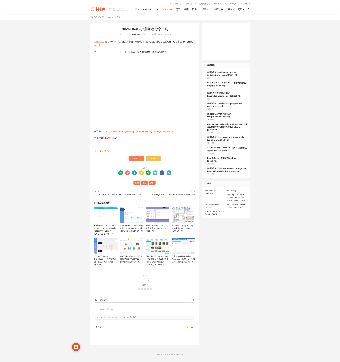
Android (146, 9)
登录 (192, 300)
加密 (137, 182)
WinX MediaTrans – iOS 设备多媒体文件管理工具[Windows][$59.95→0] (131, 259)
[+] (134, 317)
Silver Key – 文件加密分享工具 (145, 29)
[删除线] (109, 317)
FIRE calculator (233, 204)
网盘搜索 (217, 3)
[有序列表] (112, 317)
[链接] (127, 317)
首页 (169, 3)
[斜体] (101, 317)
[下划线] (105, 317)
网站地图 (179, 354)
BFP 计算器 (231, 190)
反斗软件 (178, 3)
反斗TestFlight (231, 3)
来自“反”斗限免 (101, 151)
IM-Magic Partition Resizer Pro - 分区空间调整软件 (173, 194)
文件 (152, 182)
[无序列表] (116, 317)
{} (131, 317)
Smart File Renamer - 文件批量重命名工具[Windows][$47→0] (157, 228)
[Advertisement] (226, 41)
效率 (186, 9)
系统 (230, 9)
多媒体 (205, 9)
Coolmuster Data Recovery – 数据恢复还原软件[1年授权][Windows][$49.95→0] (131, 228)
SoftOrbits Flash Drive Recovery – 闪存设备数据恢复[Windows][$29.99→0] (183, 259)
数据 (144, 182)
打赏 (153, 158)
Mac (156, 9)
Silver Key (99, 41)
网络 (240, 9)
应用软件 (218, 9)
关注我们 (244, 3)
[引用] (120, 317)
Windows (167, 9)
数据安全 (145, 34)
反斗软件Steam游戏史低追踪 (198, 3)
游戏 (178, 9)
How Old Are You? (212, 211)
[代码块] (124, 317)
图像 (194, 9)
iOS (137, 9)
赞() (136, 158)
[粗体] (98, 317)
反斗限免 (98, 9)
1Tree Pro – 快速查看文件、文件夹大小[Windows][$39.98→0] (183, 228)
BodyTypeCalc (233, 195)
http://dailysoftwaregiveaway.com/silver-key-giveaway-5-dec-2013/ (139, 131)
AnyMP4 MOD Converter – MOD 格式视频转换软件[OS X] (118, 194)
